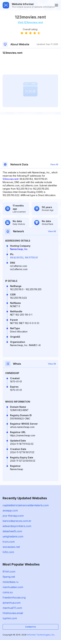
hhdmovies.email (13, 613)
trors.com (9, 541)
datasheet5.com (12, 531)
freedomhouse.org (14, 597)
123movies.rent (10, 179)
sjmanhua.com (11, 602)
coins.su (8, 592)
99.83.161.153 (16, 257)
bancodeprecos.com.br (17, 520)
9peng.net (9, 576)
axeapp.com (10, 510)
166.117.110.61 (31, 257)
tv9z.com (8, 552)
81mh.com (9, 571)
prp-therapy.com (13, 515)
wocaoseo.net (11, 546)
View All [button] (54, 164)
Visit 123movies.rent (30, 22)
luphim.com (10, 618)
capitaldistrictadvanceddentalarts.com (26, 505)
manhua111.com (12, 607)
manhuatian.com (13, 587)
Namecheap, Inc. (19, 249)
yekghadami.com (13, 536)
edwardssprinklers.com (17, 526)
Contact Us (30, 627)
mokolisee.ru (10, 582)
